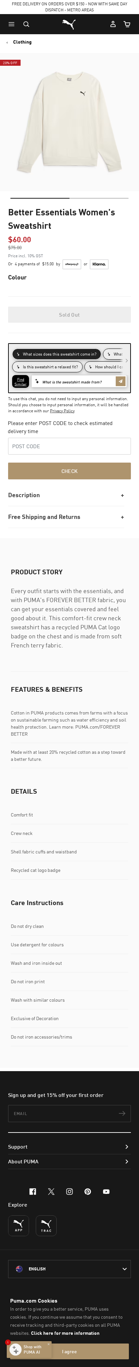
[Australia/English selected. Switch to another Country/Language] (69, 1269)
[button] (13, 24)
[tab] (40, 198)
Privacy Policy (62, 410)
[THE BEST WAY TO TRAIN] (46, 1225)
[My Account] (113, 24)
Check (69, 471)
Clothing (22, 42)
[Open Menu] (13, 24)
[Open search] (26, 24)
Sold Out (69, 315)
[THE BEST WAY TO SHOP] (18, 1225)
